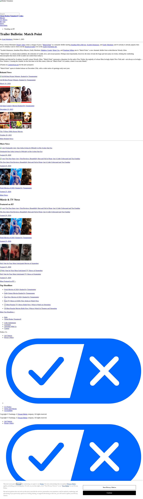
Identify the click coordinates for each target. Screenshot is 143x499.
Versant (18, 484)
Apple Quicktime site (50, 47)
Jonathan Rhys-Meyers (78, 45)
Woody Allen (20, 45)
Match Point (47, 45)
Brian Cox (56, 50)
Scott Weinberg (7, 39)
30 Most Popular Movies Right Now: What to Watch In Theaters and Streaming (30, 308)
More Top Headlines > (7, 312)
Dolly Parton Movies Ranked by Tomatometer (19, 293)
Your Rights (65, 486)
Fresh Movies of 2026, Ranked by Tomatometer (20, 289)
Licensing (7, 325)
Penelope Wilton (68, 50)
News (2, 23)
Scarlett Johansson (93, 45)
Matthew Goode (46, 50)
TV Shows (3, 20)
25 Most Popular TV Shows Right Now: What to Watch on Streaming (27, 305)
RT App (2, 22)
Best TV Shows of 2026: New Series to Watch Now (21, 301)
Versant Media (22, 414)
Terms (42, 484)
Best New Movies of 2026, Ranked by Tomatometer (21, 297)
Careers (6, 328)
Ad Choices (8, 335)
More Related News (6, 139)
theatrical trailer (30, 47)
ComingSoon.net (13, 65)
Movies (2, 18)
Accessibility (8, 410)
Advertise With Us (10, 326)
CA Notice (7, 407)
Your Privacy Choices (13, 405)
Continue (109, 493)
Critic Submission (10, 323)
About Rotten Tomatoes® (12, 319)
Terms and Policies (10, 409)
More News (4, 195)
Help (5, 317)
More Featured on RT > (8, 281)
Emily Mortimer (108, 45)
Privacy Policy (9, 337)
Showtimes (3, 25)
